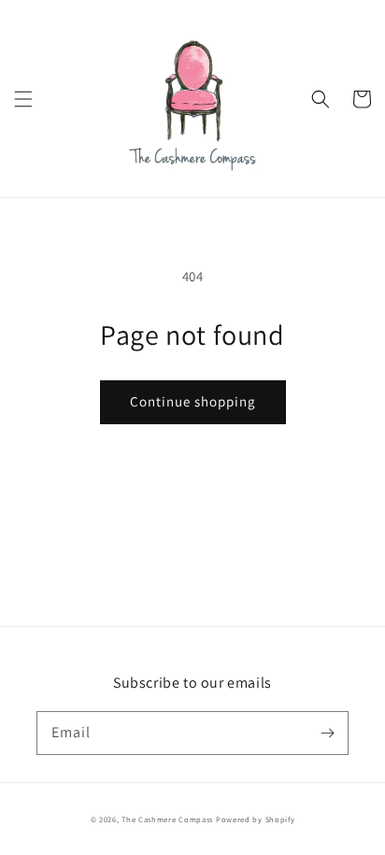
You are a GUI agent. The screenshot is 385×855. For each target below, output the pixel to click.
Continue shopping (193, 401)
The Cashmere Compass (167, 819)
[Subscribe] (327, 732)
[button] (23, 99)
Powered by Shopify (255, 819)
